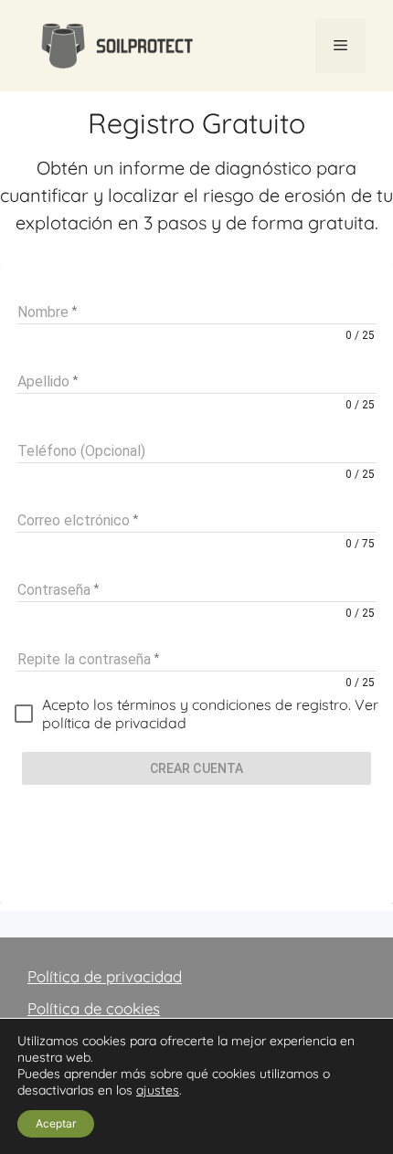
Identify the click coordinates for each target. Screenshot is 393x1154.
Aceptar (56, 1123)
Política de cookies (93, 1008)
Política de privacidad (104, 976)
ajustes (157, 1090)
